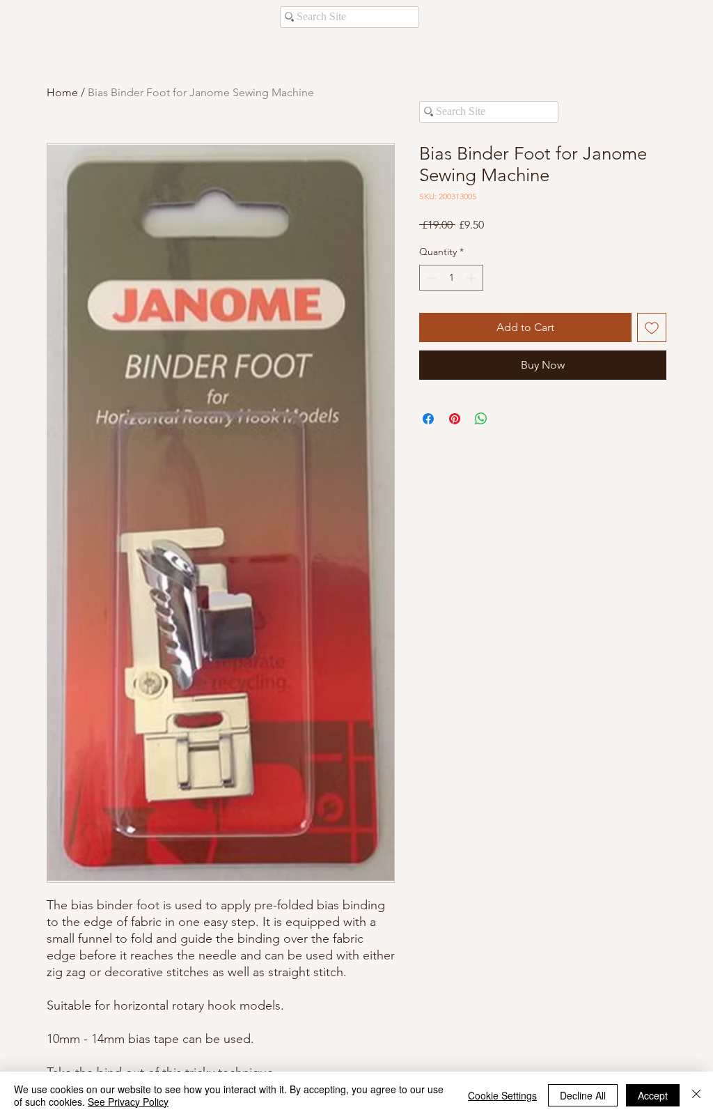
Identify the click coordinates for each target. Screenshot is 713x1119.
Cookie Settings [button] (502, 1095)
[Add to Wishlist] (651, 327)
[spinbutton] (451, 277)
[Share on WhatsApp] (481, 418)
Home (62, 92)
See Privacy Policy (128, 1102)
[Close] (696, 1095)
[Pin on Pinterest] (454, 418)
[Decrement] (430, 277)
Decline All (583, 1095)
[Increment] (472, 277)
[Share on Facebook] (428, 418)
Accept (653, 1095)
